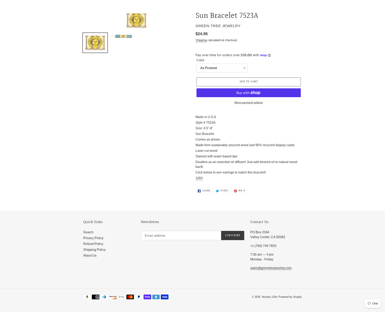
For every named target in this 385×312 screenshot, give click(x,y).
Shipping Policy (94, 249)
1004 (199, 178)
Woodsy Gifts (270, 296)
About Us (89, 255)
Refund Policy (93, 244)
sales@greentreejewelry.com (271, 268)
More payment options (248, 102)
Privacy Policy (93, 238)
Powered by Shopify (290, 296)
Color (200, 60)
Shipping (201, 40)
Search (88, 232)
